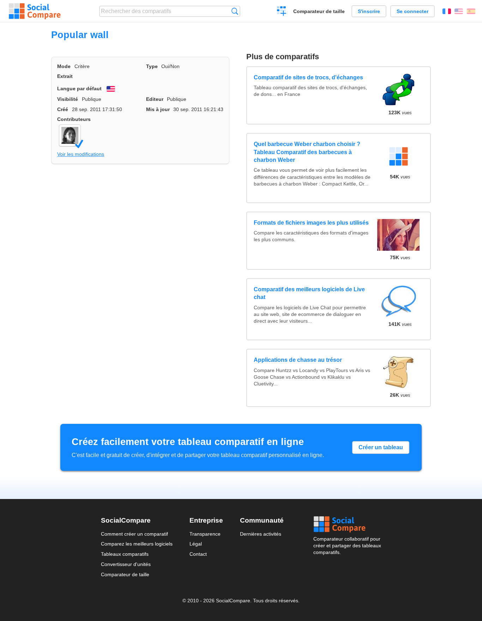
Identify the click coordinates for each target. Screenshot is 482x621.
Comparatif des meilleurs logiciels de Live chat (309, 293)
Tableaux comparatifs (125, 554)
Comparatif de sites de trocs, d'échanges (308, 77)
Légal (195, 544)
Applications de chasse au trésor (298, 360)
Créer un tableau (381, 447)
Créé (62, 109)
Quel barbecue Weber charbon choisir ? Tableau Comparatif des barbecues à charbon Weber (307, 152)
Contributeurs (74, 119)
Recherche (234, 11)
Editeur (154, 99)
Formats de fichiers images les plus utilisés (311, 223)
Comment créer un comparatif (134, 534)
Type (152, 66)
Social (347, 524)
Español (471, 11)
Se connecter (412, 11)
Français (446, 11)
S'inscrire (369, 11)
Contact (198, 554)
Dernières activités (260, 534)
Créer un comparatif (282, 12)
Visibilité (67, 99)
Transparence (205, 534)
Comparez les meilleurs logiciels (137, 544)
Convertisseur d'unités (126, 564)
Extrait (65, 76)
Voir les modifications (80, 154)
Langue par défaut (79, 88)
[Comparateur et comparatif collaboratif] (35, 11)
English (458, 11)
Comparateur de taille (319, 11)
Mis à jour (158, 109)
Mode (64, 66)
